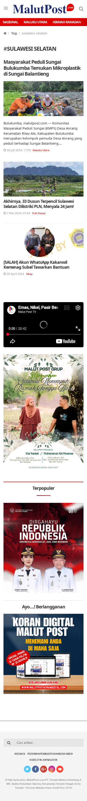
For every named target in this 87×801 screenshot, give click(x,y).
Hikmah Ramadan (67, 22)
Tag (14, 33)
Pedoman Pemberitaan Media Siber (50, 754)
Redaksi (19, 754)
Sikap (29, 274)
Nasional (10, 22)
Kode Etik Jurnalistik (43, 760)
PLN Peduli (38, 213)
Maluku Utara (35, 22)
